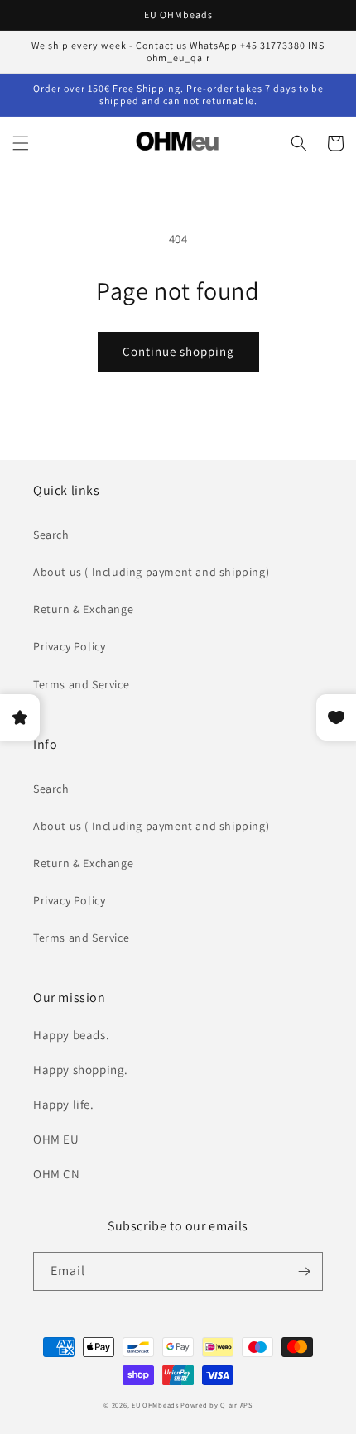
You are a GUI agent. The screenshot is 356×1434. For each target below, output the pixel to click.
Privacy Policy (69, 646)
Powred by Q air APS (216, 1404)
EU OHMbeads (155, 1404)
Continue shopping (178, 351)
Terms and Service (81, 684)
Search (51, 534)
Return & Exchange (83, 609)
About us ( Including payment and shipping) (151, 571)
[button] (20, 143)
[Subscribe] (304, 1271)
